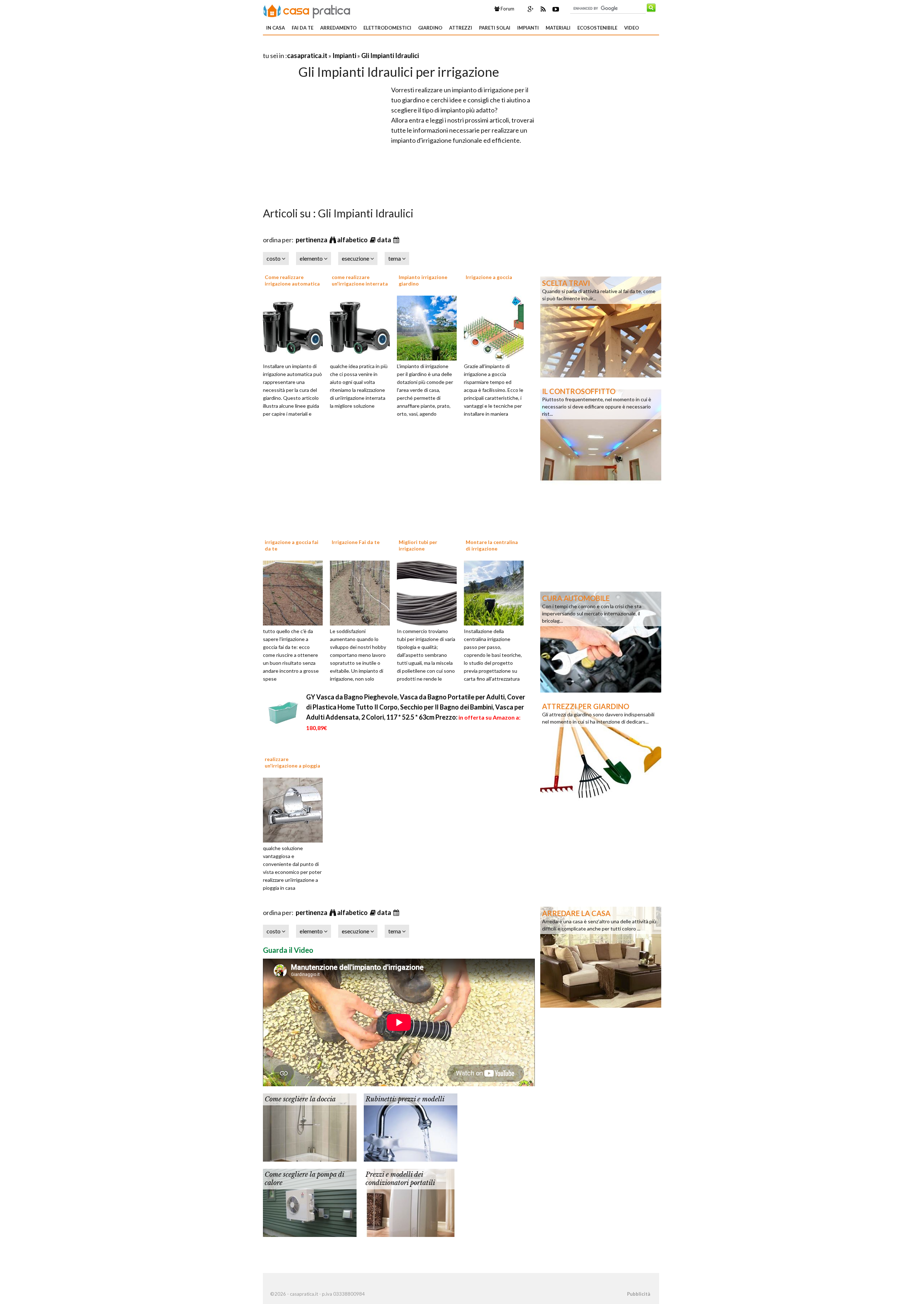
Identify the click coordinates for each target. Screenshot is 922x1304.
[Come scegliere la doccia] (310, 1127)
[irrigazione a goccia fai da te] (295, 592)
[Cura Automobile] (600, 641)
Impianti (528, 28)
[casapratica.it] (307, 10)
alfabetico (353, 240)
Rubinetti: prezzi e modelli (405, 1099)
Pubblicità (638, 1294)
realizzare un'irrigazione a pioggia (292, 762)
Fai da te (302, 28)
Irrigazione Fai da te (356, 542)
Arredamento (338, 28)
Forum (507, 9)
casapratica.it (307, 55)
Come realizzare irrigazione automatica (292, 280)
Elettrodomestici (387, 28)
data (384, 240)
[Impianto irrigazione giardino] (429, 327)
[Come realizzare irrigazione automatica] (295, 327)
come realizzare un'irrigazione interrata (360, 280)
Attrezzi (460, 28)
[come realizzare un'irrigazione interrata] (362, 327)
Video (631, 28)
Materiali (558, 28)
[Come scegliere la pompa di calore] (310, 1202)
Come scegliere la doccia (300, 1099)
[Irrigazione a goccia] (496, 327)
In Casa (275, 28)
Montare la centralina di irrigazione (492, 545)
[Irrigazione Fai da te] (362, 592)
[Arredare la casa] (600, 956)
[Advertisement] (347, 46)
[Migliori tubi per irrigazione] (429, 592)
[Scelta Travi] (600, 326)
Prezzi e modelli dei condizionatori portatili (400, 1179)
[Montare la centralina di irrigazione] (496, 592)
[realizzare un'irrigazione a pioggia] (295, 809)
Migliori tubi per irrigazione (418, 545)
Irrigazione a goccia (489, 277)
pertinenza (312, 240)
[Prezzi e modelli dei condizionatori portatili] (410, 1202)
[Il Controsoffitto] (600, 434)
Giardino (430, 28)
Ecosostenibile (597, 28)
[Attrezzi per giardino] (600, 749)
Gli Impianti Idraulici (390, 55)
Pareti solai (494, 28)
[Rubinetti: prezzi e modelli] (410, 1127)
